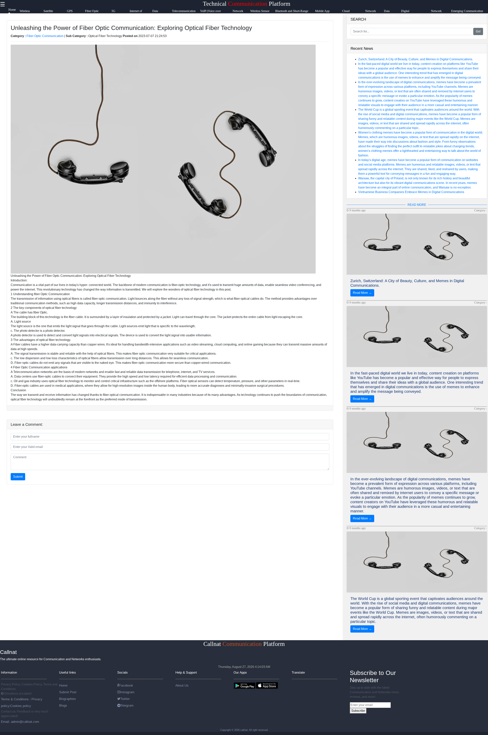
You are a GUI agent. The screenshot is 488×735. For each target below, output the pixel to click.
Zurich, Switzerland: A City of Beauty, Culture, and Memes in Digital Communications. (415, 59)
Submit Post (67, 692)
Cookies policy (20, 706)
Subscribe (358, 710)
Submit (18, 476)
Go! (478, 31)
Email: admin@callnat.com (20, 722)
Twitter (125, 699)
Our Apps (240, 672)
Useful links (67, 672)
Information (9, 672)
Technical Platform (246, 3)
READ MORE (417, 204)
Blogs (63, 705)
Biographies (67, 699)
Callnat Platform (244, 643)
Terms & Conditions (15, 699)
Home (63, 685)
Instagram (127, 692)
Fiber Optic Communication (44, 36)
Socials (122, 672)
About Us (182, 685)
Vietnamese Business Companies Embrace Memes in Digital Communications (411, 192)
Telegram (126, 705)
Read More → (362, 292)
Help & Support (186, 672)
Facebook (126, 685)
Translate (298, 672)
